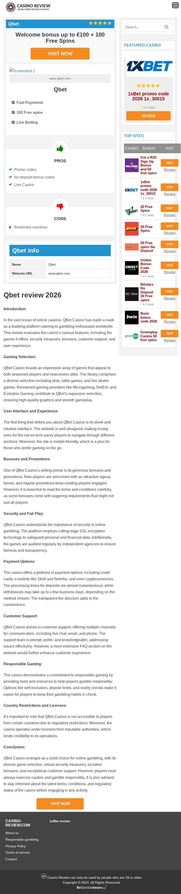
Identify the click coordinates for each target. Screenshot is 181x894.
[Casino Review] (28, 11)
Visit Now (60, 53)
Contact (11, 859)
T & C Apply (148, 107)
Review (149, 116)
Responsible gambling (21, 839)
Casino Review (58, 877)
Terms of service (17, 852)
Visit (169, 163)
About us (12, 833)
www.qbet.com (60, 78)
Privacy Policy (15, 846)
